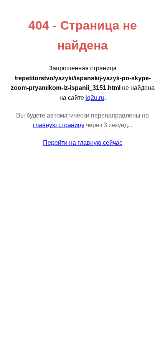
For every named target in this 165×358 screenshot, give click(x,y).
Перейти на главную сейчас (82, 142)
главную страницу (58, 125)
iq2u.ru (95, 97)
